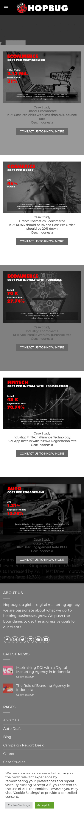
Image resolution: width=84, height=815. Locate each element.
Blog (7, 737)
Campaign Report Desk (23, 745)
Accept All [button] (44, 805)
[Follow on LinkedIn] (46, 639)
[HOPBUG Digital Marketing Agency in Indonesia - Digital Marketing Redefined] (42, 7)
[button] (5, 7)
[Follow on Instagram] (15, 639)
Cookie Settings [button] (19, 805)
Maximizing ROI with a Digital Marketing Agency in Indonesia (43, 670)
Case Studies (14, 762)
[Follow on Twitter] (22, 639)
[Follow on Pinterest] (38, 639)
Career (8, 754)
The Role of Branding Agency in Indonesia (43, 688)
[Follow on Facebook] (7, 639)
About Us (11, 720)
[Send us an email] (30, 639)
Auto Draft (12, 729)
